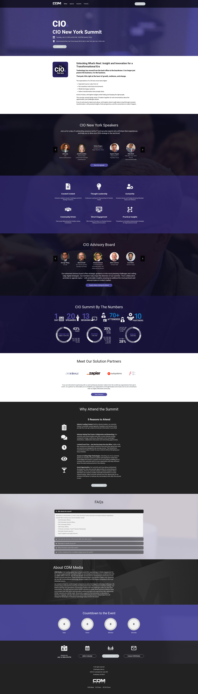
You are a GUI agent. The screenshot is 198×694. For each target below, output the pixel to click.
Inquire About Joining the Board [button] (99, 285)
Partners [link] (86, 3)
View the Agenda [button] (99, 165)
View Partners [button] (99, 394)
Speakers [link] (78, 3)
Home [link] (65, 3)
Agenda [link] (72, 3)
